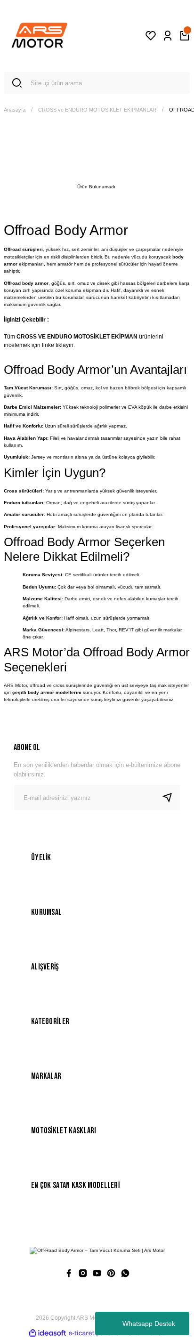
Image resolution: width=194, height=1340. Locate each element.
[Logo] (39, 36)
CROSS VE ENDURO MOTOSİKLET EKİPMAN (76, 336)
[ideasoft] (47, 1333)
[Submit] (171, 797)
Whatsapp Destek (148, 1323)
